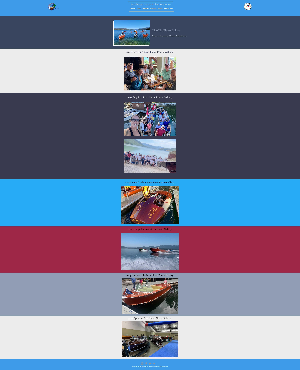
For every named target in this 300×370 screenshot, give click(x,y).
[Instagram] (142, 363)
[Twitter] (149, 363)
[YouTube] (153, 363)
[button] (150, 73)
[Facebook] (146, 363)
